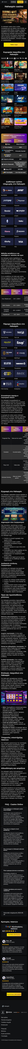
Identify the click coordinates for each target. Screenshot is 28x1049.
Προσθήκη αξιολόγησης (14, 934)
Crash (17, 58)
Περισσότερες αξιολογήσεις (14, 994)
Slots (23, 58)
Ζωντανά (11, 58)
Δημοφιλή (3, 58)
